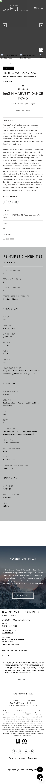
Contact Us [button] (23, 595)
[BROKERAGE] (32, 751)
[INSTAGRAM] (20, 751)
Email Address (9, 656)
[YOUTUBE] (26, 751)
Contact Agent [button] (23, 111)
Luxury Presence (29, 758)
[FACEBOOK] (14, 751)
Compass (28, 713)
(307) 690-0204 (7, 633)
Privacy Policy (25, 672)
